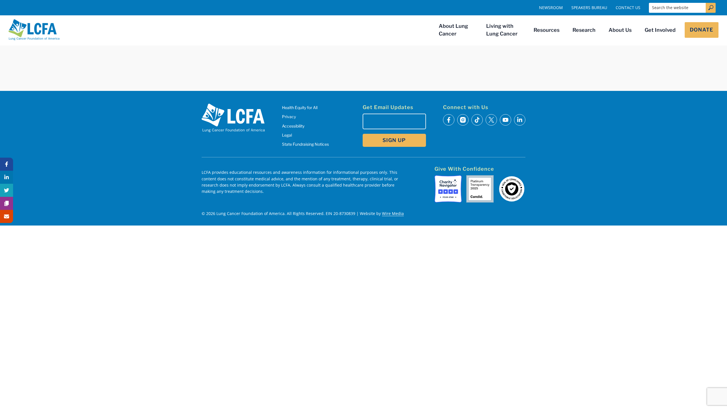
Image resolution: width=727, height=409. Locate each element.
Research (584, 30)
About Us (620, 30)
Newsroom (551, 7)
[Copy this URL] (6, 203)
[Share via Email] (6, 216)
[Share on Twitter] (6, 190)
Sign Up (394, 140)
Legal (287, 135)
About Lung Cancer (453, 30)
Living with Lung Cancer (501, 30)
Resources (546, 30)
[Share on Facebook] (6, 164)
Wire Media (393, 213)
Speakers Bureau (589, 7)
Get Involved (660, 30)
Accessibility (293, 126)
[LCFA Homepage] (34, 29)
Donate (701, 30)
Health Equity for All (299, 107)
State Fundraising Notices (305, 144)
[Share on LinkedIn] (6, 177)
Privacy (289, 116)
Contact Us (628, 7)
